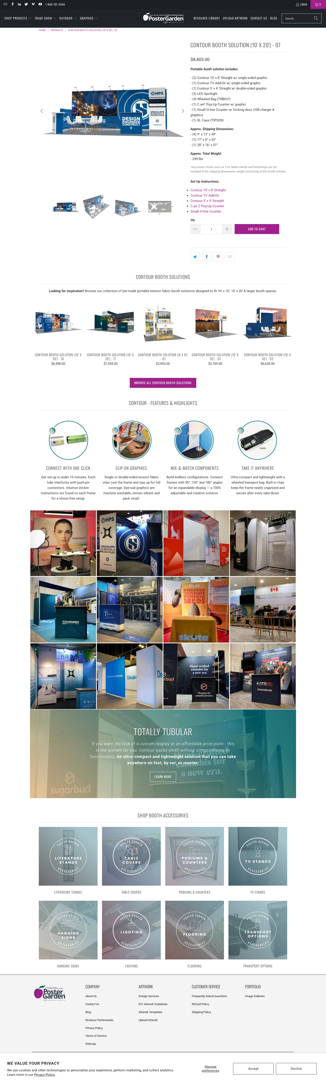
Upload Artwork (148, 1020)
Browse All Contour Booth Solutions (163, 382)
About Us (91, 996)
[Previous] (42, 111)
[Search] (316, 18)
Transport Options (257, 935)
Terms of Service (96, 1035)
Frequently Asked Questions (209, 996)
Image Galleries (255, 996)
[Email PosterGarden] (5, 4)
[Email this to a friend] (230, 257)
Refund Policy (200, 1004)
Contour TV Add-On (204, 195)
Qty (192, 220)
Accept (253, 1069)
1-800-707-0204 (55, 4)
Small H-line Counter (205, 211)
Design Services (149, 996)
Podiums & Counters (194, 861)
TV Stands (257, 861)
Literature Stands (68, 861)
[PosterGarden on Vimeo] (33, 4)
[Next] (182, 111)
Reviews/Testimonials (99, 1020)
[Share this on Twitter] (195, 257)
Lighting (131, 935)
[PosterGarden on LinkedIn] (19, 4)
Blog (88, 1012)
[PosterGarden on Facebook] (12, 4)
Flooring (194, 935)
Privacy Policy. (44, 1075)
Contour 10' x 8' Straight (208, 190)
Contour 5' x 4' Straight (207, 201)
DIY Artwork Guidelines (153, 1004)
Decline (296, 1069)
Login (303, 4)
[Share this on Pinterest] (218, 257)
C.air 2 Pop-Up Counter (207, 206)
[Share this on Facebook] (207, 257)
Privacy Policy (94, 1028)
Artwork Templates (150, 1012)
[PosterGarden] (163, 18)
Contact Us (92, 1004)
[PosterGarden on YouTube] (40, 4)
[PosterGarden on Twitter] (26, 4)
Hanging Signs (68, 935)
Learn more (163, 776)
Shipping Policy (201, 1012)
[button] (18, 18)
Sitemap (90, 1043)
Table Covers (131, 861)
